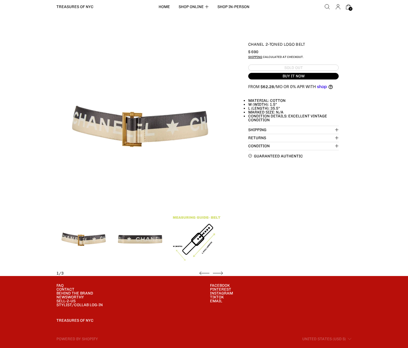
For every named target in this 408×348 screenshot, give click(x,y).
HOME (164, 7)
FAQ (60, 285)
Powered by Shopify (77, 339)
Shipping (255, 57)
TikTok (217, 297)
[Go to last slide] (204, 273)
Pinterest (220, 289)
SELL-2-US (66, 301)
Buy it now (294, 76)
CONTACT (65, 289)
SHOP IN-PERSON (233, 7)
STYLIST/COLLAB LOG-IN (79, 305)
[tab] (83, 239)
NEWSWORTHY (70, 297)
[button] (327, 7)
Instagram (221, 293)
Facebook (220, 285)
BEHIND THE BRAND (74, 293)
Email (216, 301)
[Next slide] (218, 273)
